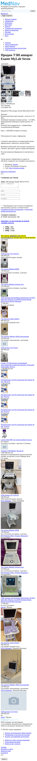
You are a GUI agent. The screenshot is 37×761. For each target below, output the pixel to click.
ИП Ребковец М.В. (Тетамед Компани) (14, 536)
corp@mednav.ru (7, 238)
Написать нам (6, 751)
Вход (6, 36)
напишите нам (15, 236)
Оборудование (10, 46)
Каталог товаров (11, 19)
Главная (7, 43)
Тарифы (3, 747)
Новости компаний (11, 30)
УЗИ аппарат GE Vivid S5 (10, 254)
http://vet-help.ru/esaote (16, 168)
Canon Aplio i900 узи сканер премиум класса (16, 440)
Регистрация (9, 34)
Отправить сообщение (9, 215)
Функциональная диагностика (15, 48)
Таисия (15, 164)
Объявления (9, 21)
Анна (3, 717)
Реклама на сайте (7, 749)
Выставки (8, 25)
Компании (8, 23)
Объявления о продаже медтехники (17, 735)
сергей (3, 607)
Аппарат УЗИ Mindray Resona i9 (12, 451)
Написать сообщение (8, 171)
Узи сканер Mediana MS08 (10, 269)
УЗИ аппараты (10, 50)
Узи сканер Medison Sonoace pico (12, 284)
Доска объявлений (11, 44)
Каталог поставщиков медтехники (17, 736)
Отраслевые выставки (12, 742)
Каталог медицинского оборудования (18, 733)
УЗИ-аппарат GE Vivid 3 (9, 348)
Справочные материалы (13, 28)
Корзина (4, 13)
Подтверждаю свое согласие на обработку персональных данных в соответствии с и (17, 208)
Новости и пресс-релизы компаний (17, 740)
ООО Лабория (6, 501)
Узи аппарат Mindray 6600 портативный (15, 336)
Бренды (7, 26)
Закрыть (4, 759)
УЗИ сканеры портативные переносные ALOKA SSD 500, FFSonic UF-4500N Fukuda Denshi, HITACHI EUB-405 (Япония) (18, 299)
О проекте (4, 753)
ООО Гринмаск (6, 648)
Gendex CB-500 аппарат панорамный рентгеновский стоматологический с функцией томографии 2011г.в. (17, 365)
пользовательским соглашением (12, 209)
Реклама (8, 32)
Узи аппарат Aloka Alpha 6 (10, 319)
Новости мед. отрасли (12, 744)
